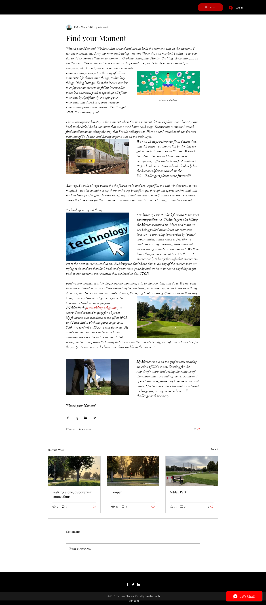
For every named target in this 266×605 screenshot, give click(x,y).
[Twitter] (133, 584)
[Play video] (97, 377)
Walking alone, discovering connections (72, 494)
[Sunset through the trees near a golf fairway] (133, 471)
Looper (116, 492)
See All (214, 449)
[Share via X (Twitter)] (76, 418)
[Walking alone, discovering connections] (74, 471)
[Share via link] (94, 418)
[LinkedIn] (138, 584)
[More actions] (198, 27)
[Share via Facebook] (67, 418)
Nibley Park (178, 492)
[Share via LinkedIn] (85, 418)
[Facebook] (127, 584)
